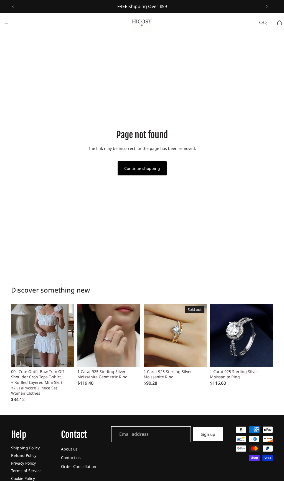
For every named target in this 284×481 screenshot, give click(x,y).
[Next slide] (267, 6)
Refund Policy (23, 455)
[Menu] (6, 22)
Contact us (71, 457)
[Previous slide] (13, 6)
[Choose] (65, 358)
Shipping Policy (25, 447)
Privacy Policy (23, 463)
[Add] (132, 358)
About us (69, 449)
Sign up (208, 434)
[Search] (261, 23)
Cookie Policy (23, 478)
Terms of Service (26, 470)
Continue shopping (142, 168)
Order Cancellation (78, 466)
